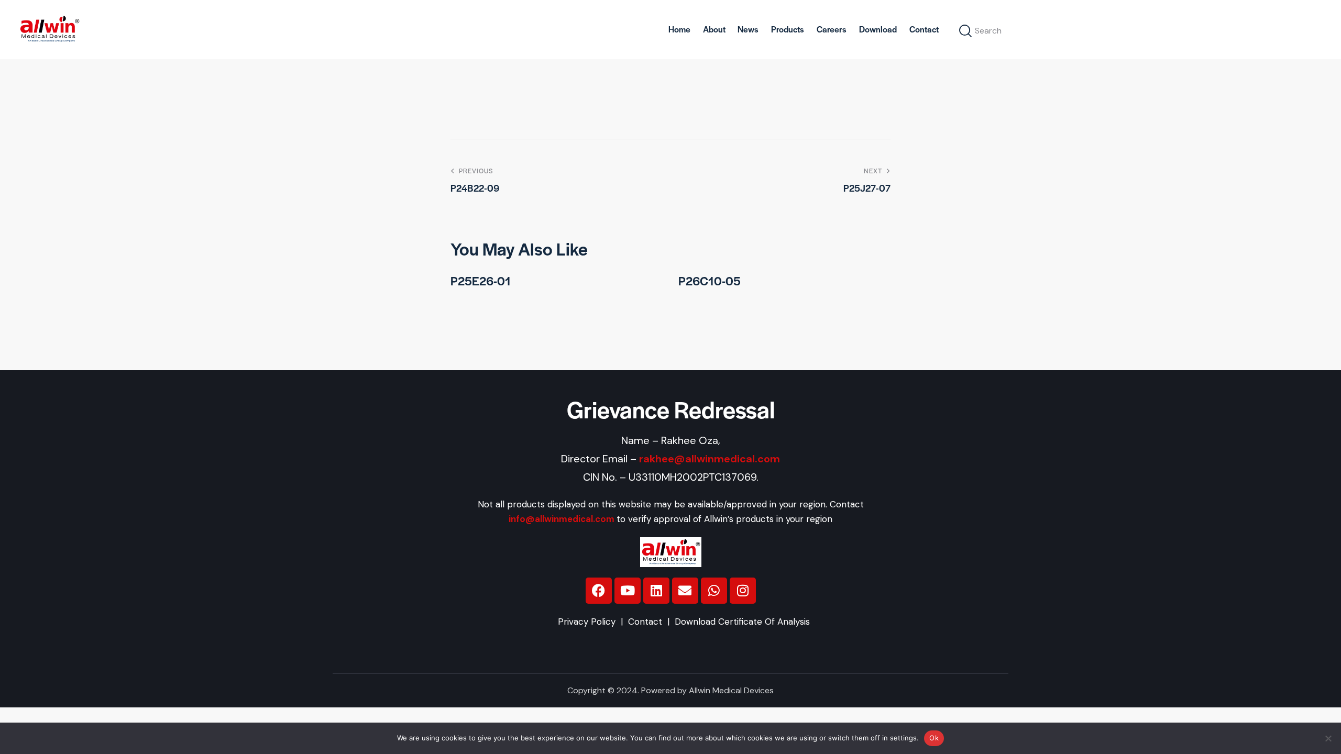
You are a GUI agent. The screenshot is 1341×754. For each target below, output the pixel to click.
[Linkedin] (656, 591)
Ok (934, 738)
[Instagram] (743, 591)
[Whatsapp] (714, 591)
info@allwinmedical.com (561, 519)
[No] (1328, 738)
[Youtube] (627, 591)
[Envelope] (685, 591)
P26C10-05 (709, 281)
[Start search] (966, 31)
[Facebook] (599, 591)
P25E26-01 (480, 281)
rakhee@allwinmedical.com (709, 458)
